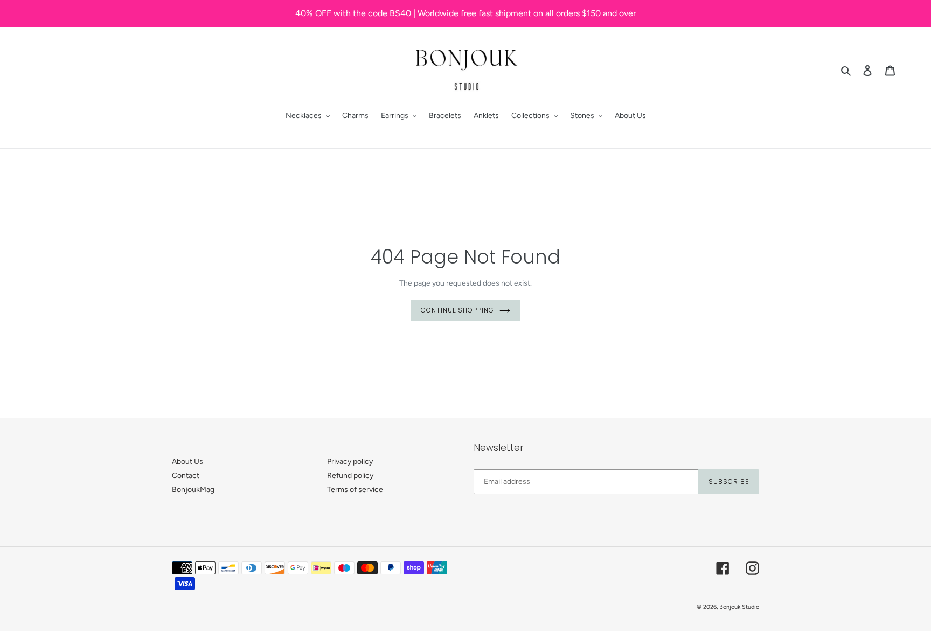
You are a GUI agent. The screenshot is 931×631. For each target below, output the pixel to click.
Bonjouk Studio (739, 607)
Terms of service (355, 489)
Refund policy (350, 475)
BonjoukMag (193, 489)
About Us (187, 461)
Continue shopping (457, 310)
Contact (185, 475)
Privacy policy (350, 461)
